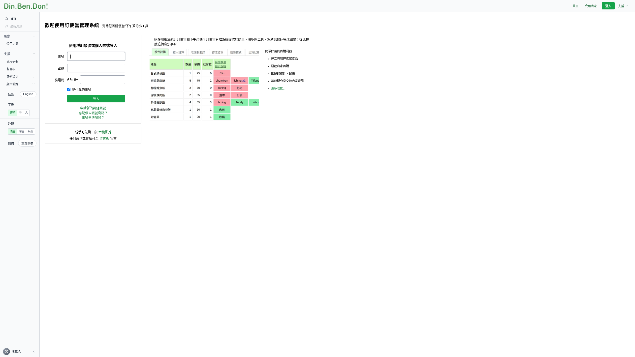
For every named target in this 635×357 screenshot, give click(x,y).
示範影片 (104, 132)
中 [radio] (20, 112)
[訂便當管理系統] (26, 6)
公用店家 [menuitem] (591, 6)
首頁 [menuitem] (575, 6)
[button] (33, 351)
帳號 (61, 57)
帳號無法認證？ (93, 117)
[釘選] (35, 43)
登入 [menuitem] (608, 6)
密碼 (61, 68)
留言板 (104, 138)
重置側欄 (27, 143)
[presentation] (102, 79)
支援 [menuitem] (621, 6)
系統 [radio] (30, 131)
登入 (96, 98)
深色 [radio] (21, 131)
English (28, 94)
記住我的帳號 (81, 89)
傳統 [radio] (12, 112)
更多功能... (278, 88)
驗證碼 (59, 80)
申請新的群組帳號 (93, 108)
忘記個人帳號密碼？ (93, 113)
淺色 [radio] (12, 131)
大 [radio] (26, 112)
